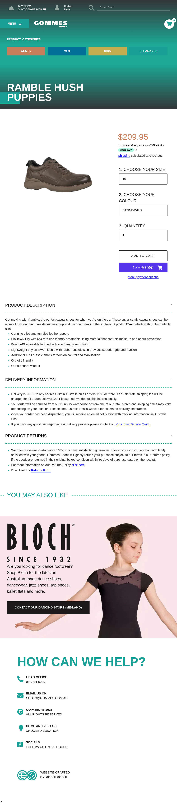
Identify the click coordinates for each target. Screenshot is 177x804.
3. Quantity (132, 226)
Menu (12, 23)
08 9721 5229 (24, 6)
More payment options (143, 277)
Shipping (124, 155)
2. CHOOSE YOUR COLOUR (137, 197)
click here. (79, 465)
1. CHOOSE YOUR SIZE (142, 169)
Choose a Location (42, 730)
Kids (107, 51)
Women (26, 51)
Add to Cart (143, 255)
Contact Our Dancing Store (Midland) (48, 607)
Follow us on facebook (47, 747)
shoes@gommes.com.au (32, 9)
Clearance (148, 51)
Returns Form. (41, 470)
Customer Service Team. (133, 424)
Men (67, 51)
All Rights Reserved (44, 714)
